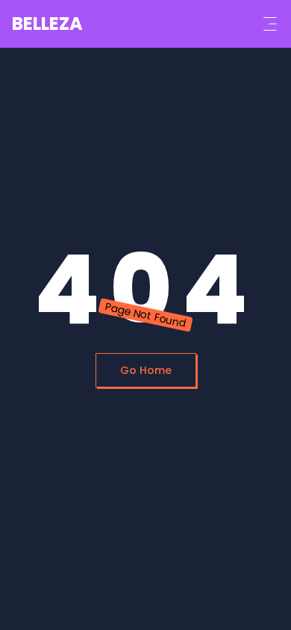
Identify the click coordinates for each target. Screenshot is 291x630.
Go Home (146, 370)
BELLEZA (47, 23)
